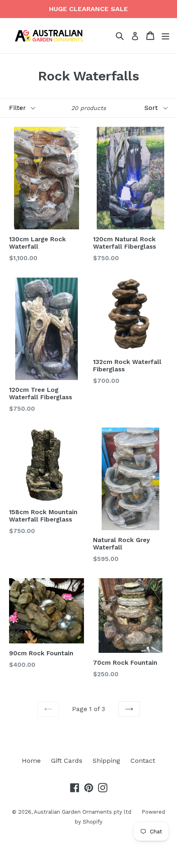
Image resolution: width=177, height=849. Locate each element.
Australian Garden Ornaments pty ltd (82, 812)
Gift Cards (66, 760)
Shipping (106, 760)
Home (31, 760)
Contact (142, 760)
